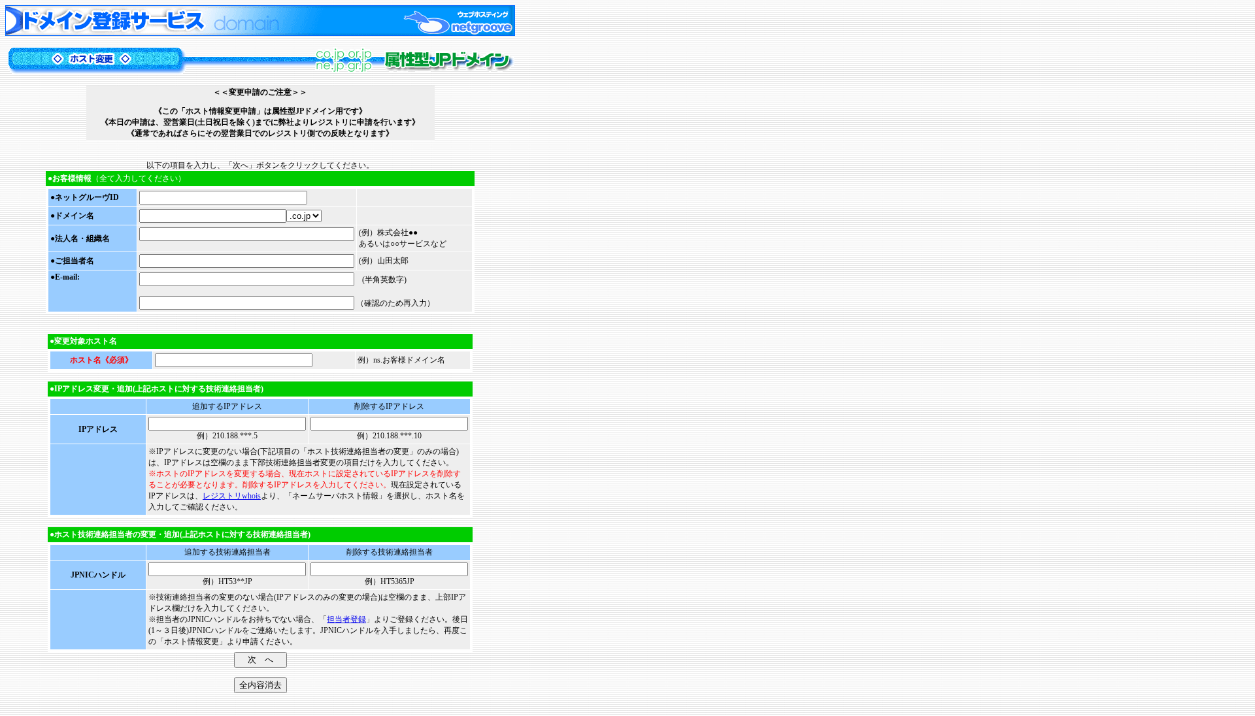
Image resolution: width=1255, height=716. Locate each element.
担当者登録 (346, 619)
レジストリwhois (232, 495)
